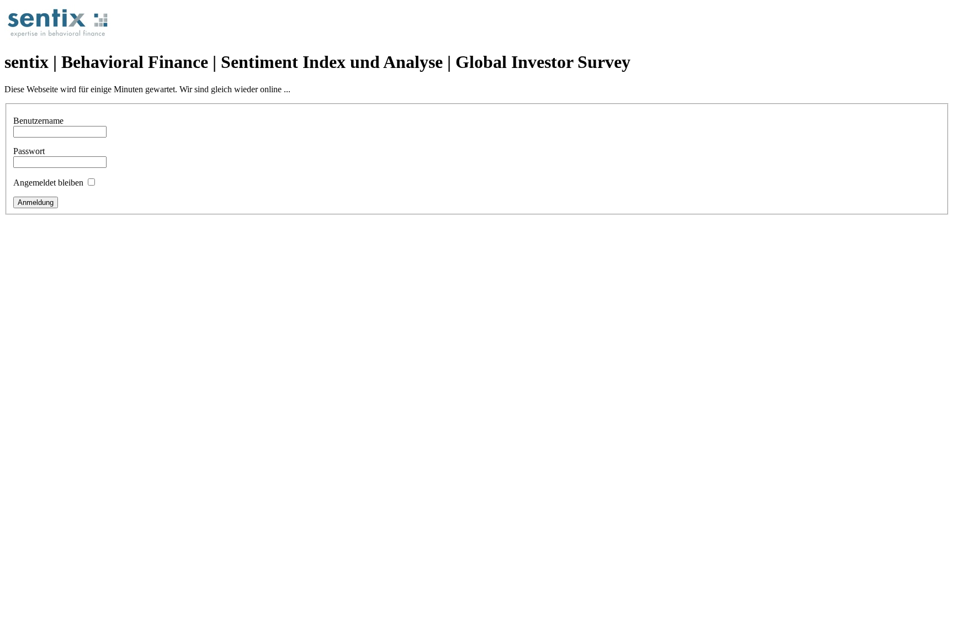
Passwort (29, 151)
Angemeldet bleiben (48, 182)
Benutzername (38, 120)
